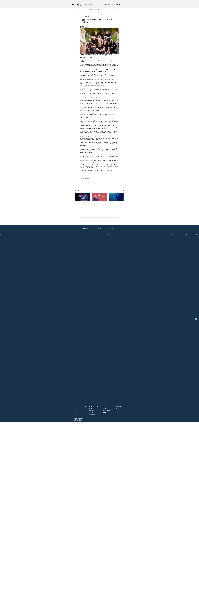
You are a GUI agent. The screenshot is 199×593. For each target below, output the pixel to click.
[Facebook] (117, 4)
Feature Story (97, 9)
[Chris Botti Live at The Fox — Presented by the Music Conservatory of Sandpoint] (116, 197)
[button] (85, 4)
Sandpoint (110, 9)
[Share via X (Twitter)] (83, 181)
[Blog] (110, 228)
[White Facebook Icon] (83, 228)
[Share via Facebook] (80, 181)
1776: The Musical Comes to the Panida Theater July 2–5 (99, 203)
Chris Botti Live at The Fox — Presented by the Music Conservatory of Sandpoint (116, 203)
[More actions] (118, 16)
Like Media (79, 406)
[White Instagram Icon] (97, 228)
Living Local (104, 9)
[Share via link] (88, 181)
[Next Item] (196, 319)
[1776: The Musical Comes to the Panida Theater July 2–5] (99, 197)
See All (123, 190)
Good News (91, 9)
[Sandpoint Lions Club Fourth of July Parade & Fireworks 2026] (82, 197)
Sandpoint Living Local (80, 405)
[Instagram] (119, 4)
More (115, 9)
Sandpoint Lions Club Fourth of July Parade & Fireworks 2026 (81, 203)
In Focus (81, 9)
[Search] (124, 4)
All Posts (76, 9)
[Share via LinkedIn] (85, 181)
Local (86, 9)
